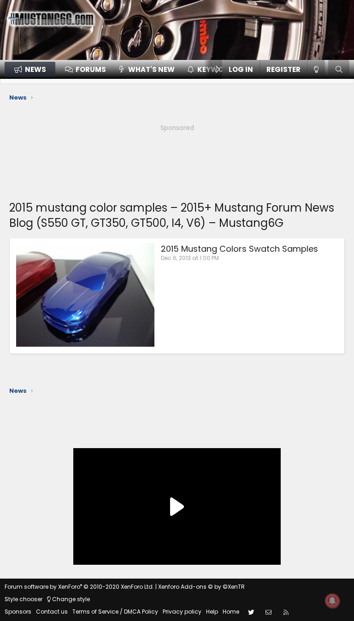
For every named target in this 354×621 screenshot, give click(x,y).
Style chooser (23, 599)
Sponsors (18, 611)
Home (231, 611)
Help (212, 611)
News (35, 69)
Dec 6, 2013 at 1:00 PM (190, 258)
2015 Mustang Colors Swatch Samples (239, 248)
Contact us (52, 611)
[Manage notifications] (332, 600)
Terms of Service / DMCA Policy (115, 611)
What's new (151, 69)
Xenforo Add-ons (201, 587)
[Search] (338, 69)
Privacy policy (182, 611)
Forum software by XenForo (79, 587)
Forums (91, 69)
